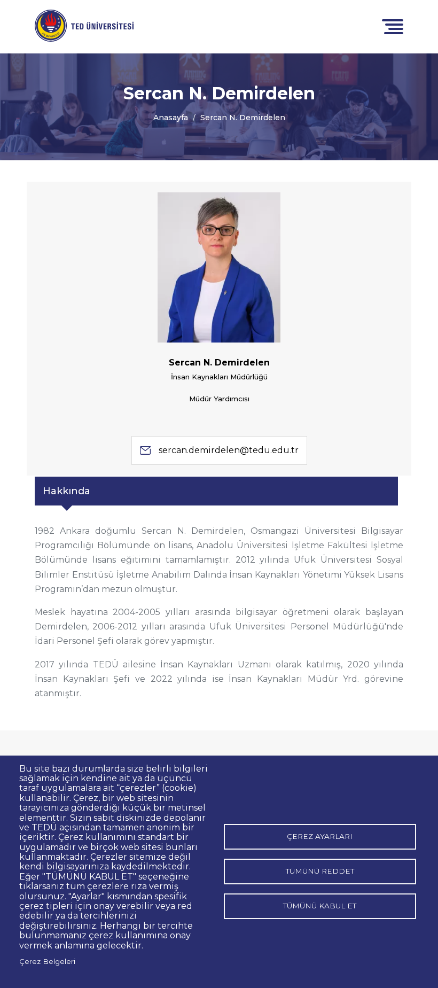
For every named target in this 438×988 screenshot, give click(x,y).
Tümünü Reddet (320, 871)
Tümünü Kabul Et (319, 905)
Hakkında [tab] (66, 491)
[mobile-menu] (392, 26)
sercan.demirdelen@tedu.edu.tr (229, 450)
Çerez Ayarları (320, 836)
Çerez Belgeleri (47, 961)
